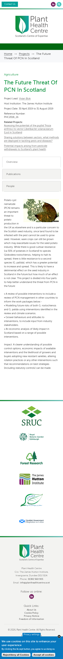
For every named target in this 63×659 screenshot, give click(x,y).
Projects (24, 53)
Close (59, 636)
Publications (13, 174)
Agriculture (11, 74)
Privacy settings (31, 634)
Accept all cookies (43, 654)
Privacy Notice (31, 616)
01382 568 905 (35, 579)
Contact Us (9, 4)
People (10, 186)
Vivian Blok (25, 98)
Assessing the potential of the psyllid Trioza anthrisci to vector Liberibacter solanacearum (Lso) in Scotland (28, 129)
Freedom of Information (31, 619)
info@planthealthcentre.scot (35, 582)
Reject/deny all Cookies (16, 654)
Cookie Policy (31, 613)
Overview (12, 161)
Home (8, 53)
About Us (31, 610)
